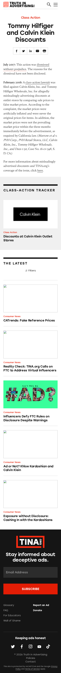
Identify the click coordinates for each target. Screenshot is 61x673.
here (40, 170)
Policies (30, 658)
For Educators (12, 615)
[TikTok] (48, 646)
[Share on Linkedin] (30, 51)
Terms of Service (32, 669)
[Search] (49, 5)
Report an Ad (41, 605)
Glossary (8, 605)
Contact (30, 661)
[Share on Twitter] (23, 51)
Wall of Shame (12, 620)
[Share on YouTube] (39, 646)
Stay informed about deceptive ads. (30, 557)
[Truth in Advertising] (19, 4)
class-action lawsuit (37, 82)
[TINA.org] (30, 541)
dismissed (43, 64)
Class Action (30, 17)
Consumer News (12, 316)
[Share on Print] (44, 51)
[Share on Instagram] (30, 646)
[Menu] (56, 5)
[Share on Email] (37, 51)
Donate (37, 610)
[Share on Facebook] (16, 51)
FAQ (5, 610)
